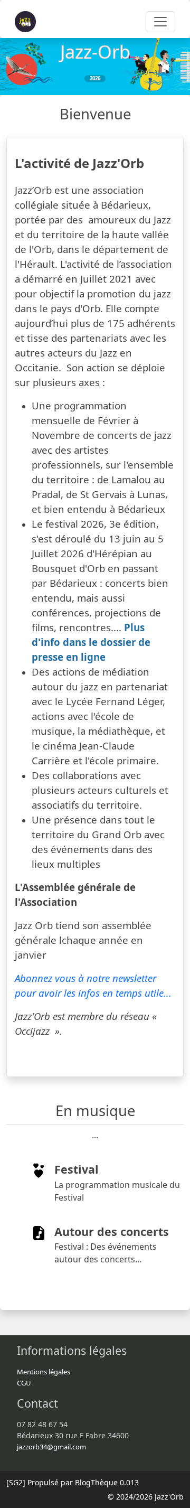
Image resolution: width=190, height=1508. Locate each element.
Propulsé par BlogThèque (72, 1482)
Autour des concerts (111, 1231)
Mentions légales (43, 1371)
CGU (24, 1383)
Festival (76, 1169)
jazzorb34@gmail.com (51, 1446)
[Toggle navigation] (160, 21)
